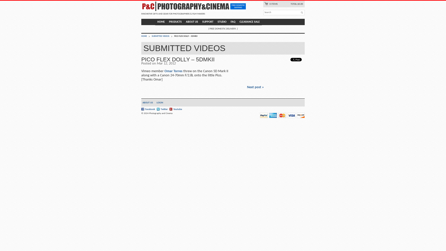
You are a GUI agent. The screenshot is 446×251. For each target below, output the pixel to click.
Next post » (255, 87)
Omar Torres (173, 71)
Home (161, 22)
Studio (222, 22)
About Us (192, 22)
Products (175, 22)
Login (160, 102)
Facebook (150, 109)
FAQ (233, 22)
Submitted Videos (160, 36)
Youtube (177, 109)
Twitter (164, 109)
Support (207, 22)
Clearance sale (250, 22)
